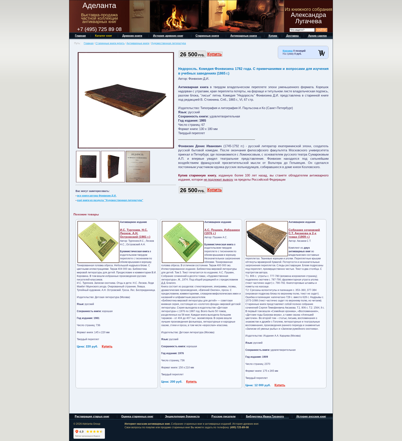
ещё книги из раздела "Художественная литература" (110, 200)
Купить (214, 54)
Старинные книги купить (110, 43)
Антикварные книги (137, 43)
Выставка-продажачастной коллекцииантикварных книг (99, 18)
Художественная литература (168, 43)
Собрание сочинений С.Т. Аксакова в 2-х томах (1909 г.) (304, 233)
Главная (89, 43)
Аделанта (99, 5)
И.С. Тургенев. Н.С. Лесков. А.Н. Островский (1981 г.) (135, 233)
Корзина (288, 50)
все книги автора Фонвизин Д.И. (96, 195)
